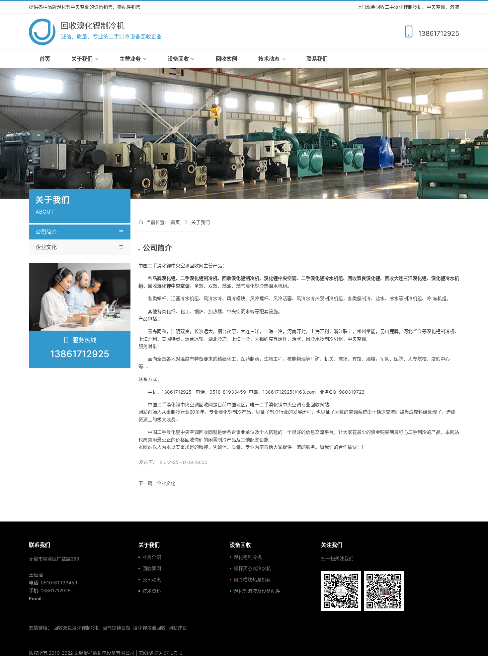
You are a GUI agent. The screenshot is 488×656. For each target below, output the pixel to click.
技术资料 (151, 591)
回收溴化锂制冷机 (240, 278)
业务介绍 (151, 557)
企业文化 (46, 247)
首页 (45, 58)
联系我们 (317, 58)
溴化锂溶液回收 (149, 627)
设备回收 (178, 58)
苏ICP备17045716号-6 (160, 653)
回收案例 (226, 58)
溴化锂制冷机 (248, 557)
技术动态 (269, 58)
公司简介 (46, 232)
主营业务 (130, 58)
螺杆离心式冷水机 (252, 568)
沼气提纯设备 (116, 627)
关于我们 (82, 58)
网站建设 (177, 627)
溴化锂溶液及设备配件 (257, 591)
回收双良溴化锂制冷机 (76, 627)
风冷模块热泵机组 (252, 579)
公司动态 (151, 579)
